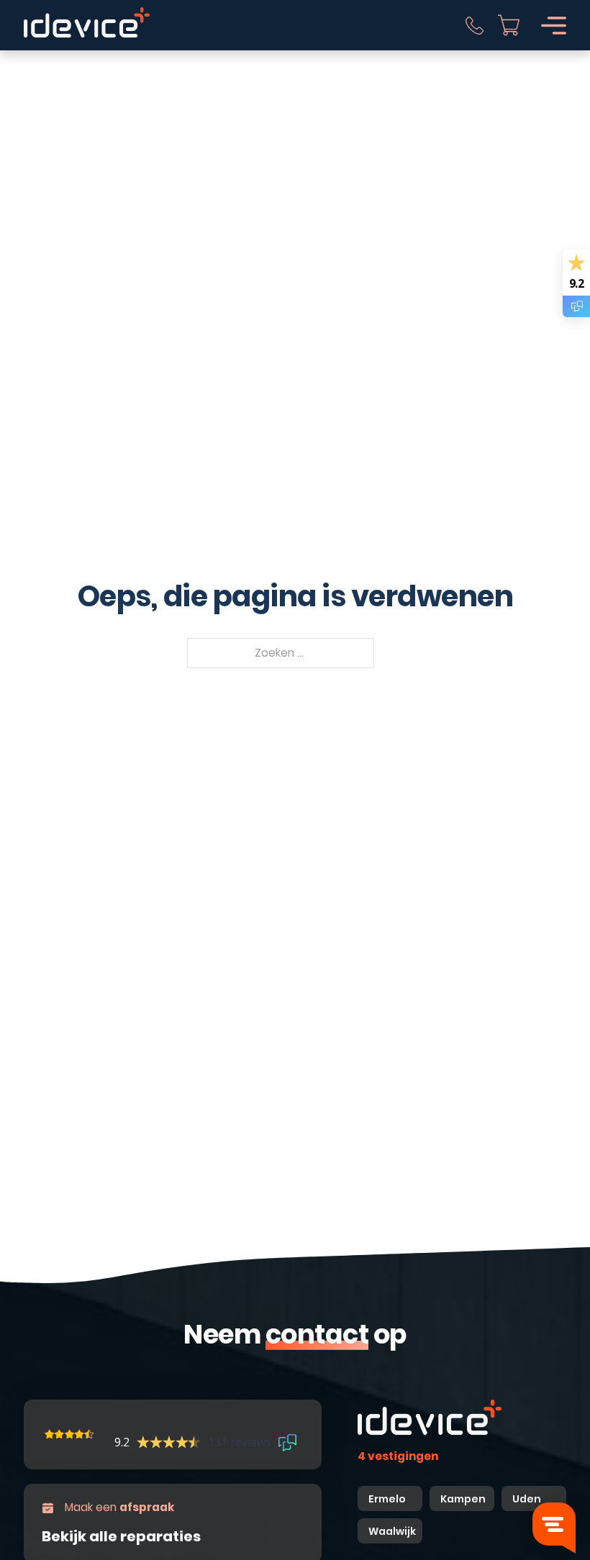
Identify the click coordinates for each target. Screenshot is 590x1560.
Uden (526, 1499)
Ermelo (387, 1499)
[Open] (553, 25)
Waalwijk (392, 1531)
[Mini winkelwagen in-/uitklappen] (508, 25)
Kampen (464, 1499)
